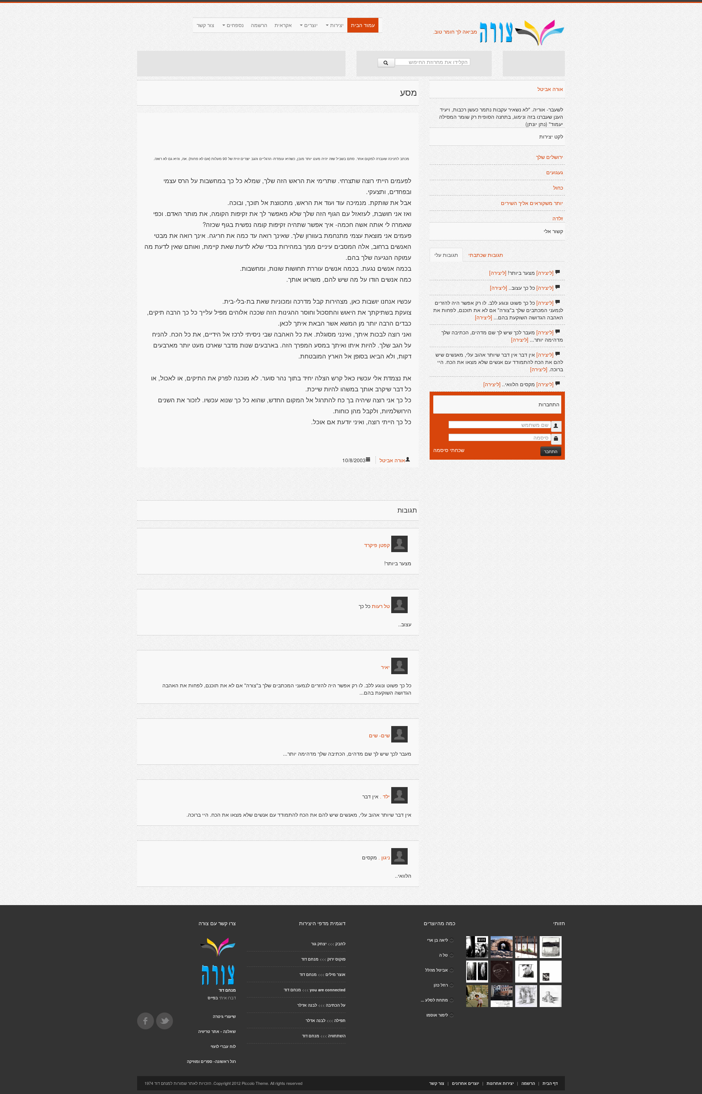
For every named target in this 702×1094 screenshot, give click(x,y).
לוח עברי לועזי (223, 1046)
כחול (558, 188)
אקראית (283, 25)
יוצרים (310, 25)
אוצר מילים (335, 974)
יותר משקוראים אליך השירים (532, 203)
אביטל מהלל (436, 970)
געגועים (554, 172)
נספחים (234, 25)
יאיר (385, 667)
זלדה (557, 218)
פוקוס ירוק (336, 959)
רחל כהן (441, 985)
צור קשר (205, 25)
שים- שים (379, 735)
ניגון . (384, 858)
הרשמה (259, 25)
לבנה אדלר (307, 1005)
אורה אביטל (392, 460)
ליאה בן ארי (437, 940)
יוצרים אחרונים (465, 1083)
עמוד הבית (363, 25)
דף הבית (550, 1083)
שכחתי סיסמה (448, 450)
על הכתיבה (336, 1005)
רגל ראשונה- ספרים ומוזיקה (211, 1061)
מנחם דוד (309, 959)
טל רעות (381, 606)
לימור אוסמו (437, 1015)
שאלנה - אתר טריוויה (217, 1031)
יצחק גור (319, 943)
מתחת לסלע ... (434, 1000)
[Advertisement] (241, 63)
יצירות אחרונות (500, 1083)
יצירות (336, 25)
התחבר (551, 451)
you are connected (328, 989)
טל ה (443, 955)
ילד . (385, 796)
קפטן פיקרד (377, 545)
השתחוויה (337, 1035)
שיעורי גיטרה (224, 1016)
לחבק (340, 943)
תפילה (340, 1020)
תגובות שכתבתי (485, 254)
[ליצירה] (545, 272)
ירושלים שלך (549, 157)
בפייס (213, 997)
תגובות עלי (446, 254)
